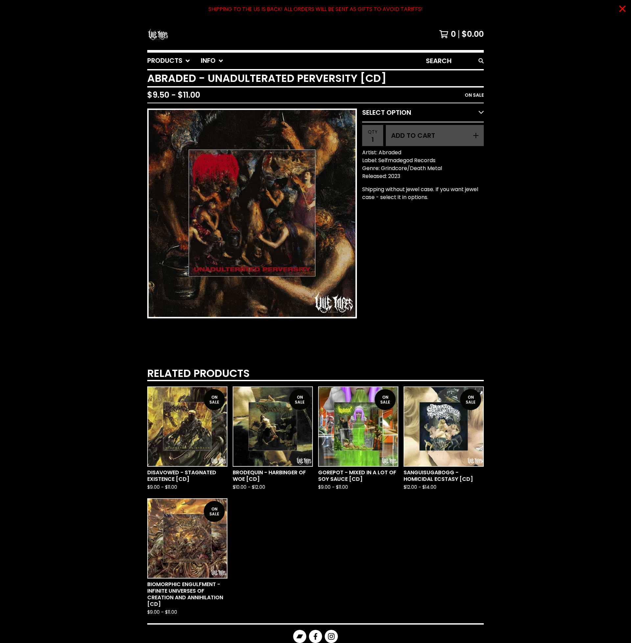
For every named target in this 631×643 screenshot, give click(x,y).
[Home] (157, 34)
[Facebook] (315, 636)
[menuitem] (168, 61)
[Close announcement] (622, 9)
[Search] (481, 61)
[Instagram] (331, 636)
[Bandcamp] (299, 636)
